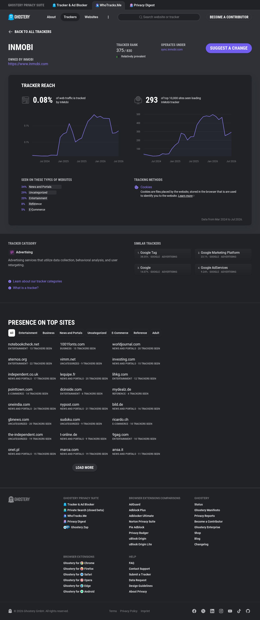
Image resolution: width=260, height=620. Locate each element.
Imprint (145, 611)
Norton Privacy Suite (142, 521)
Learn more (185, 195)
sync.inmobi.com (172, 49)
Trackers (70, 17)
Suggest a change (229, 48)
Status (198, 504)
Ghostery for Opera (77, 580)
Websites (91, 17)
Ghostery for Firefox (78, 568)
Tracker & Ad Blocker (72, 5)
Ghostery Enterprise (207, 527)
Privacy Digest (144, 5)
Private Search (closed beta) (85, 510)
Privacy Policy (129, 611)
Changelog (201, 544)
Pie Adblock (136, 527)
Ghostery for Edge (77, 585)
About (51, 17)
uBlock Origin (137, 538)
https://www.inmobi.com (28, 64)
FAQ (131, 563)
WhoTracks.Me (110, 5)
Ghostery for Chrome (78, 563)
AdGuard (134, 504)
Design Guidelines (141, 585)
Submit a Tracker (140, 574)
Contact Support (139, 568)
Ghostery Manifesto (207, 510)
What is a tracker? (26, 288)
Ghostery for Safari (77, 574)
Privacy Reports (204, 515)
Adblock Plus (137, 510)
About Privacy (138, 591)
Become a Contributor (229, 17)
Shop (197, 533)
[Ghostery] (19, 17)
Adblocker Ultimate (141, 515)
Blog (197, 538)
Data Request (137, 580)
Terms (113, 611)
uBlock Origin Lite (140, 544)
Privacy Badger (138, 533)
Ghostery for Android (78, 591)
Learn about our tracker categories (37, 281)
